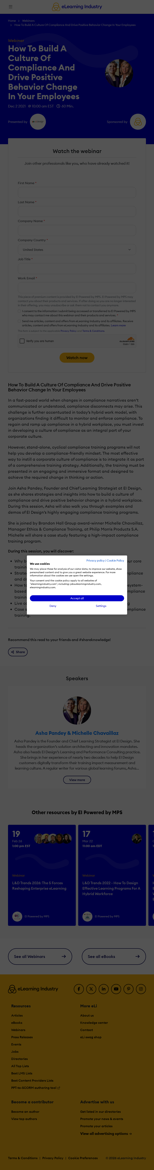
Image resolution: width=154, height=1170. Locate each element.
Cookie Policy (115, 560)
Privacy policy (95, 560)
